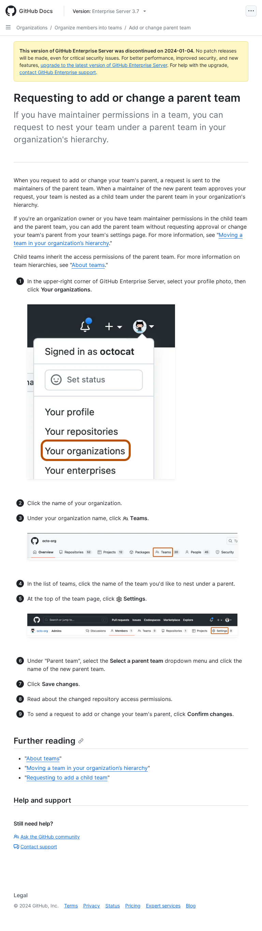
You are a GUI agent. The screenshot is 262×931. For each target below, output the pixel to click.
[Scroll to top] (247, 916)
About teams (88, 264)
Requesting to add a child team (67, 777)
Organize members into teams (88, 27)
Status (112, 905)
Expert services (163, 905)
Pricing (133, 905)
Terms (71, 905)
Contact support (38, 846)
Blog (191, 905)
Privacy (91, 905)
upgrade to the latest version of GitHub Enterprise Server (104, 65)
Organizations (31, 27)
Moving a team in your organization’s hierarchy (87, 767)
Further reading (44, 741)
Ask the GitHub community (50, 837)
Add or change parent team (160, 27)
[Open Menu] (251, 10)
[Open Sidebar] (8, 27)
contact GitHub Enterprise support (57, 72)
